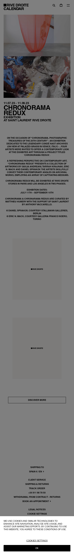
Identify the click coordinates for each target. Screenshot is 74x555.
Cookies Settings (37, 540)
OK (36, 548)
